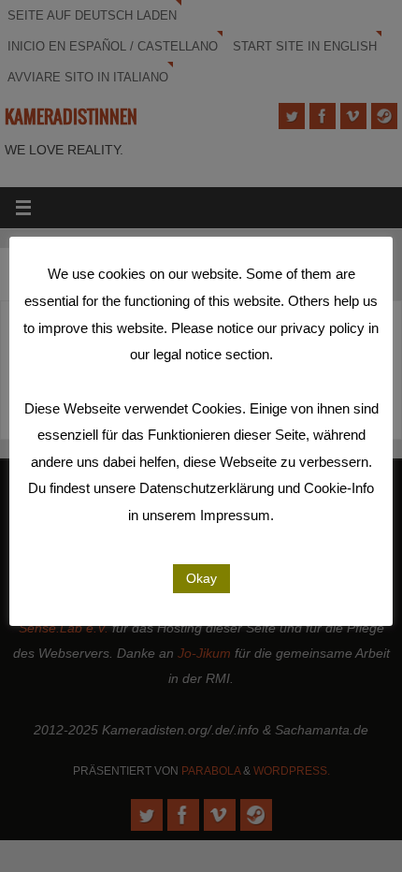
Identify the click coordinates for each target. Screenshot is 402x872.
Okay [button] (201, 578)
